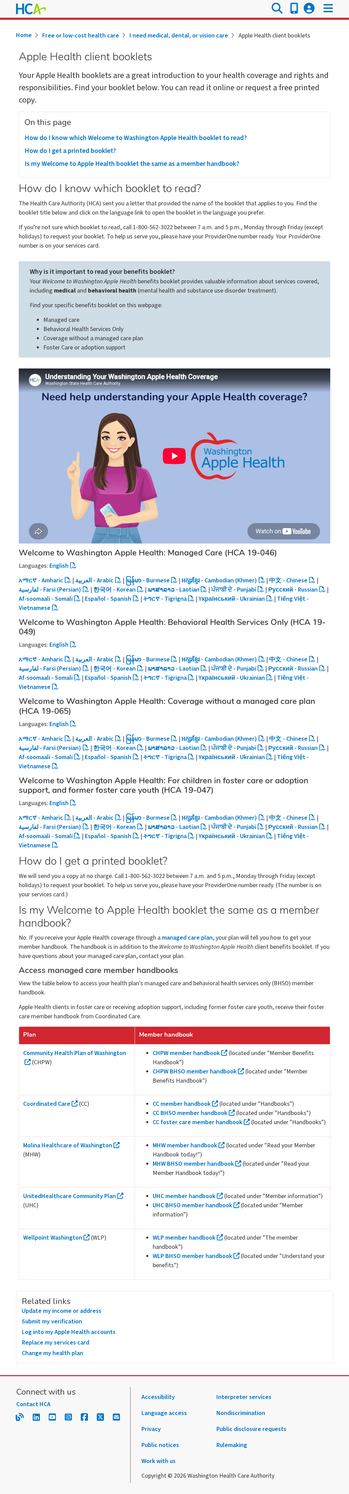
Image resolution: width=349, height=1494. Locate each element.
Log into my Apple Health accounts (69, 1332)
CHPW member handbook (186, 1053)
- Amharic (41, 580)
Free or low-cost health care (80, 35)
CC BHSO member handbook (190, 1113)
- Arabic (94, 580)
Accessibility (158, 1397)
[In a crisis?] (294, 9)
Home (24, 35)
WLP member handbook (184, 1237)
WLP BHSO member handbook (192, 1256)
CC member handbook (182, 1104)
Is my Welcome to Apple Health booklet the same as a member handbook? (132, 164)
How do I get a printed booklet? (70, 151)
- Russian (293, 589)
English (59, 566)
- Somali (46, 599)
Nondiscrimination (240, 1413)
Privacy (151, 1429)
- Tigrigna (165, 599)
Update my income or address (61, 1311)
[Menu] (328, 9)
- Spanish (108, 599)
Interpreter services (243, 1397)
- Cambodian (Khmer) (219, 580)
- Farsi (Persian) (50, 589)
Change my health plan (52, 1353)
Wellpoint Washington (52, 1237)
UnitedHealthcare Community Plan (69, 1196)
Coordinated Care (46, 1104)
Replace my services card (55, 1342)
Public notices (160, 1445)
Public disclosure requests (251, 1429)
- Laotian (173, 589)
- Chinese (288, 580)
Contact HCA (33, 1404)
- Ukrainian (232, 599)
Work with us (158, 1461)
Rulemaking (231, 1445)
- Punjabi (233, 589)
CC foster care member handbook (197, 1122)
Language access (164, 1413)
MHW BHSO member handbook (193, 1164)
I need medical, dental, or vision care (179, 35)
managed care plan (187, 937)
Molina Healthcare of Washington (67, 1145)
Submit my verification (52, 1321)
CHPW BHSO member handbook (195, 1071)
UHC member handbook (184, 1196)
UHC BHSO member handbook (192, 1205)
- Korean (114, 589)
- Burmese (148, 580)
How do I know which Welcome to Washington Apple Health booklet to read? (136, 138)
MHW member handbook (185, 1145)
